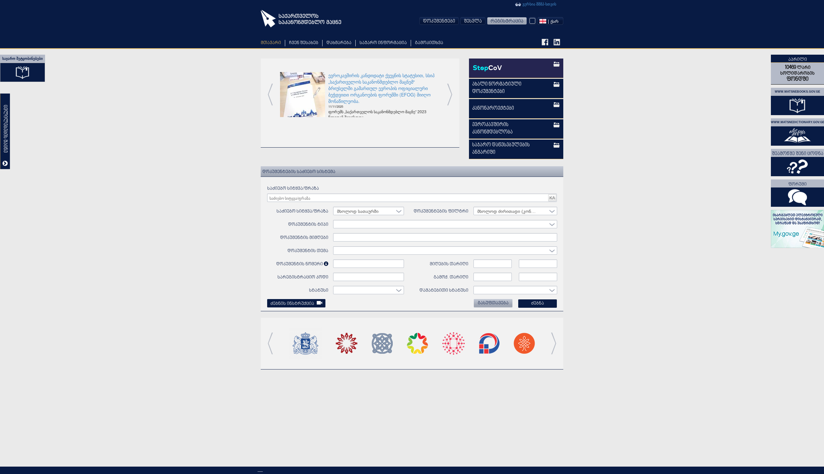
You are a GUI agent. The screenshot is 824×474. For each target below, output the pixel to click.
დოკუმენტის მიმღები (304, 238)
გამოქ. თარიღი (451, 277)
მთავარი (271, 43)
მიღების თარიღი (449, 264)
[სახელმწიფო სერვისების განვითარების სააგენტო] (453, 342)
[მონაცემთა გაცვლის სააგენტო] (489, 342)
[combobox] (550, 21)
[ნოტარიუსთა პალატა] (347, 342)
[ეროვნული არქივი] (382, 342)
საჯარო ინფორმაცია (383, 43)
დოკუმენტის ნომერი (300, 264)
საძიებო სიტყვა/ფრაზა (293, 188)
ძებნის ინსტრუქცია (292, 303)
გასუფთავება (493, 303)
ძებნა (537, 303)
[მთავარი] (301, 18)
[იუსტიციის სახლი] (417, 342)
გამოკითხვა (429, 43)
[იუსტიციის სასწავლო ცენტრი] (524, 342)
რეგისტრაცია (507, 21)
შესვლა (473, 21)
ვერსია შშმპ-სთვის (538, 3)
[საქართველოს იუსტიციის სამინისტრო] (305, 342)
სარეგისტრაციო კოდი (302, 277)
